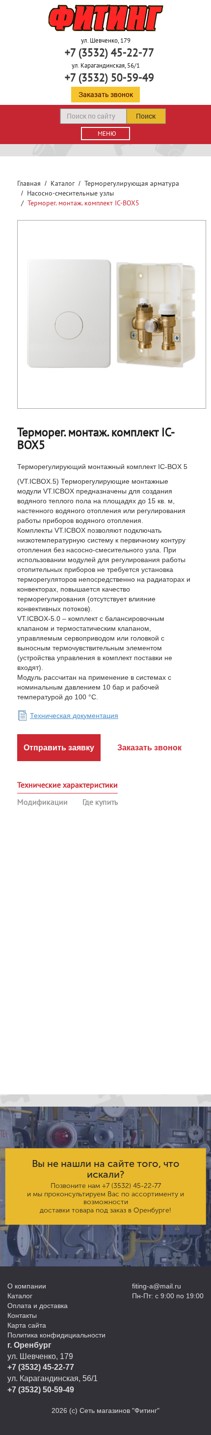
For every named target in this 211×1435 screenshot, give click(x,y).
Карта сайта (26, 1325)
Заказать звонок (106, 94)
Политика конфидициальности (56, 1335)
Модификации (42, 802)
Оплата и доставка (37, 1306)
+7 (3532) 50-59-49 (109, 77)
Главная (29, 183)
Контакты (22, 1315)
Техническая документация (74, 715)
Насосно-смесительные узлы (70, 193)
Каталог (63, 183)
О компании (26, 1286)
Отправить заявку (59, 747)
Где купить (100, 802)
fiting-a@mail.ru (156, 1286)
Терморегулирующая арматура (131, 183)
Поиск (146, 116)
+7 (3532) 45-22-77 (109, 52)
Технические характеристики (67, 785)
